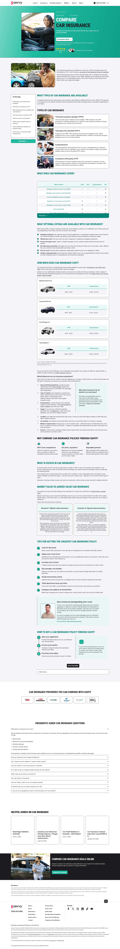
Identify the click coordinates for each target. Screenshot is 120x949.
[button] (60, 729)
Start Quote (22, 141)
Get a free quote (73, 665)
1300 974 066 (100, 3)
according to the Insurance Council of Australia (94, 72)
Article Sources (43, 672)
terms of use (61, 940)
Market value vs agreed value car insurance (22, 122)
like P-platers (57, 387)
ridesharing (55, 411)
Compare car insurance (60, 872)
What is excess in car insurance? (21, 118)
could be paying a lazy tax (63, 373)
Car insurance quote (63, 39)
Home (57, 11)
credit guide (50, 934)
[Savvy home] (17, 3)
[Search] (108, 3)
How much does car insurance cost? (22, 115)
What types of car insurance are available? (21, 102)
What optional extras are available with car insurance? (23, 110)
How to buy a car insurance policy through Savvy (22, 132)
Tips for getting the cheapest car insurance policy (21, 127)
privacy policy (52, 940)
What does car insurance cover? (21, 106)
